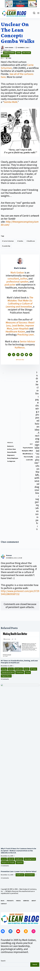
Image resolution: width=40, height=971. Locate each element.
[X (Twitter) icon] (22, 354)
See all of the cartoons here (17, 75)
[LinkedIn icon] (13, 354)
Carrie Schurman (9, 53)
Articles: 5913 (20, 360)
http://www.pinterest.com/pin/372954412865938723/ (20, 592)
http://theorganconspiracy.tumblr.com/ (20, 223)
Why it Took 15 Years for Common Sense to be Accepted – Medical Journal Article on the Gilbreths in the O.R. (18, 850)
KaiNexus (20, 347)
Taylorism (19, 862)
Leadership (5, 56)
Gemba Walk (10, 102)
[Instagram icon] (26, 354)
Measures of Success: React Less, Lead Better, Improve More (20, 325)
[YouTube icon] (30, 354)
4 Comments (5, 679)
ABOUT (34, 901)
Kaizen (26, 669)
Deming (4, 669)
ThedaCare (19, 672)
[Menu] (38, 13)
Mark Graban (18, 272)
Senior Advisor (27, 341)
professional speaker (17, 282)
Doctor (11, 669)
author (23, 279)
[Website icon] (18, 354)
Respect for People (8, 862)
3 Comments (5, 866)
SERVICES (26, 901)
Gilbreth (10, 859)
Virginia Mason (6, 676)
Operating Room (30, 859)
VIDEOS (18, 901)
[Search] (34, 13)
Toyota (27, 672)
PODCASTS (10, 901)
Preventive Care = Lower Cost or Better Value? (19, 871)
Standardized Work (8, 672)
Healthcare (26, 53)
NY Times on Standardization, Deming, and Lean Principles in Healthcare (19, 661)
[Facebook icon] (9, 354)
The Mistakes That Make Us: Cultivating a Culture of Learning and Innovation (19, 302)
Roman (9, 555)
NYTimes (33, 669)
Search (3, 961)
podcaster (10, 285)
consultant (13, 279)
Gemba (19, 53)
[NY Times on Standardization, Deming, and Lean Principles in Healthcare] (20, 645)
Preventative (29, 875)
